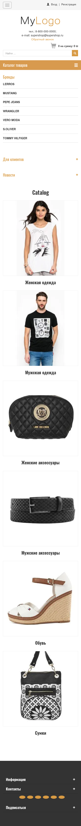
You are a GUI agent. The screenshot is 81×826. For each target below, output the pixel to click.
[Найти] (75, 53)
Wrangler (11, 111)
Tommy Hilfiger (15, 138)
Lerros (8, 84)
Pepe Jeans (11, 102)
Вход (54, 4)
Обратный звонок (42, 39)
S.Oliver (9, 129)
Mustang (10, 93)
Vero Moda (11, 120)
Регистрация (68, 4)
